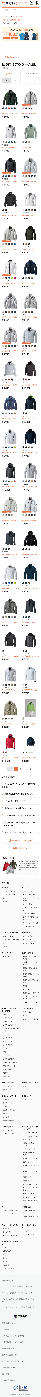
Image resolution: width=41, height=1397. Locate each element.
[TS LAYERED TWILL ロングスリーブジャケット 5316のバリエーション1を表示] (3, 684)
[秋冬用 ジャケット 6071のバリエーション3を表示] (29, 515)
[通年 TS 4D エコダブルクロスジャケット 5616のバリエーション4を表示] (32, 210)
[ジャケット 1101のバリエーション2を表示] (6, 718)
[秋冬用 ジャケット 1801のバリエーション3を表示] (29, 311)
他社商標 (5, 1374)
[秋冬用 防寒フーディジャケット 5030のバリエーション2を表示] (26, 549)
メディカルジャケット (31, 1136)
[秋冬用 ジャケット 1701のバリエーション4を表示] (11, 243)
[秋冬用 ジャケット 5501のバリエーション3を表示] (29, 752)
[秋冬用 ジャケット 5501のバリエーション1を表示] (23, 752)
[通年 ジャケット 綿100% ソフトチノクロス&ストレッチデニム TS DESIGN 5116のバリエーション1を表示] (23, 345)
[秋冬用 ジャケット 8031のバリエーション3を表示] (9, 515)
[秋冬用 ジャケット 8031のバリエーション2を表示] (6, 515)
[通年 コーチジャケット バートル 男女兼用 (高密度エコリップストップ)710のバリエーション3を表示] (9, 108)
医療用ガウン (27, 1162)
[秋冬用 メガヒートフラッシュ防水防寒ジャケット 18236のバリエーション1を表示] (23, 413)
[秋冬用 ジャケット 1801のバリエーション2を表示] (26, 311)
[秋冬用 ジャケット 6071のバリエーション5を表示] (34, 515)
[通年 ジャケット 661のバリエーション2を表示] (26, 277)
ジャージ (5, 1207)
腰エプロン (27, 940)
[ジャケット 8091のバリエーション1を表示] (23, 142)
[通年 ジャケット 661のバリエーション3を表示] (29, 277)
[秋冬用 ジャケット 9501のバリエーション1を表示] (23, 108)
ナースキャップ (28, 1194)
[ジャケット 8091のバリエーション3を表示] (29, 142)
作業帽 (5, 1073)
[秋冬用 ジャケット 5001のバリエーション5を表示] (14, 413)
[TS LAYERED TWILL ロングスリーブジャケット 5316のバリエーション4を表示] (11, 684)
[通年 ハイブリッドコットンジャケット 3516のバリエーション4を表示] (32, 481)
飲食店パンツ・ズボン (30, 1083)
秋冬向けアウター (9, 1059)
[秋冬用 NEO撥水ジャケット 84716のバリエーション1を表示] (23, 650)
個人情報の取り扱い (10, 1355)
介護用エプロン (28, 1177)
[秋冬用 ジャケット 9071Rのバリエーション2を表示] (6, 345)
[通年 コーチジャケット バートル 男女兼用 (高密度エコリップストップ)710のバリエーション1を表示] (3, 108)
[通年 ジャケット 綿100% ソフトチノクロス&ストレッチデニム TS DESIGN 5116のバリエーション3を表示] (29, 345)
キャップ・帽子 (7, 953)
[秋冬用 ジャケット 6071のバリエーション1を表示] (23, 515)
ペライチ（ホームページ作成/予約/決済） (19, 1307)
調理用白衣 (7, 1090)
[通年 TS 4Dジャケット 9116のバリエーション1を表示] (3, 583)
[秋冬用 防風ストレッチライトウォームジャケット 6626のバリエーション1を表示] (3, 176)
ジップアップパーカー (11, 940)
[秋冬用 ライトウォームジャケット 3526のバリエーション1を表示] (23, 447)
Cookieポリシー (8, 1368)
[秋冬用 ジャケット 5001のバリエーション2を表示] (6, 413)
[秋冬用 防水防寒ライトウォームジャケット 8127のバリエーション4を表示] (11, 481)
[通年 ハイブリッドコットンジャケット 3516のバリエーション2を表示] (26, 481)
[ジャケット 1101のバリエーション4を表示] (11, 718)
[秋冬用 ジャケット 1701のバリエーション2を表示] (6, 243)
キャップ (6, 956)
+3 (17, 142)
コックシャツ (7, 1086)
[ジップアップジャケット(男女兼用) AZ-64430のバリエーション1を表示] (23, 583)
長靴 (4, 1052)
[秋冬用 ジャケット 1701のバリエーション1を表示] (3, 243)
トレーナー (7, 943)
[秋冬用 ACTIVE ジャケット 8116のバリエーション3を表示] (9, 447)
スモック (26, 989)
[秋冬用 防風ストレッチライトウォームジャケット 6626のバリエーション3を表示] (9, 176)
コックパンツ (27, 1086)
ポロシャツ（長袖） (30, 895)
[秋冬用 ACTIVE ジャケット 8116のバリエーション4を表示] (11, 447)
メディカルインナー (30, 1201)
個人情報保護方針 (9, 1349)
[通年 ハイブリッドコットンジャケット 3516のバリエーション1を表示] (23, 481)
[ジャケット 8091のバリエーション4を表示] (32, 142)
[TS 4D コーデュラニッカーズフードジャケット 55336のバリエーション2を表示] (26, 243)
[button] (10, 73)
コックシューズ (28, 1099)
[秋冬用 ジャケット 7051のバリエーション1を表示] (3, 311)
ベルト (5, 1261)
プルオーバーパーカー (11, 936)
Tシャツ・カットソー (30, 891)
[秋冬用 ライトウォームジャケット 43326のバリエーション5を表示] (14, 142)
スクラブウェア (8, 1130)
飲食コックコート (8, 1083)
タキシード (7, 898)
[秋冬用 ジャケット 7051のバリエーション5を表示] (14, 311)
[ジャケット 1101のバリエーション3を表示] (9, 718)
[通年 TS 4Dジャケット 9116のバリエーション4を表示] (11, 583)
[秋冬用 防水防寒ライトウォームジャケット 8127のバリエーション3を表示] (9, 481)
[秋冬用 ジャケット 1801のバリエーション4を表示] (32, 311)
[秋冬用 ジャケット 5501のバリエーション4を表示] (32, 752)
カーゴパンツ (7, 1034)
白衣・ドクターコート (31, 1132)
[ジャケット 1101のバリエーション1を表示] (3, 718)
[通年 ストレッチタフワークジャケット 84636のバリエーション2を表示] (6, 210)
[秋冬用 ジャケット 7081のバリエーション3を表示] (29, 176)
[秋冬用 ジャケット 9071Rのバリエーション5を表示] (14, 345)
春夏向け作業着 (27, 953)
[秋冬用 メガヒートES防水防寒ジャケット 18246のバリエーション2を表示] (6, 752)
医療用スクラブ (7, 1127)
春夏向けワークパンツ (31, 1002)
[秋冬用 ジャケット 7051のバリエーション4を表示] (11, 311)
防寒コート (7, 1014)
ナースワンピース (29, 1197)
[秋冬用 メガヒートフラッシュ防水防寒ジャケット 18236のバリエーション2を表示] (26, 413)
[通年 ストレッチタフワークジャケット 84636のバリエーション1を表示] (3, 210)
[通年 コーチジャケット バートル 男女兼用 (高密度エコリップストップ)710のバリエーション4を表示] (11, 108)
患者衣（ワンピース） (31, 1158)
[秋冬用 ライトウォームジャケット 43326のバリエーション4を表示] (11, 142)
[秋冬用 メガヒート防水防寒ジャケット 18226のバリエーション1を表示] (23, 379)
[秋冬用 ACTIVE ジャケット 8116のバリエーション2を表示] (6, 447)
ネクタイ (6, 1258)
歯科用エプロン (28, 1181)
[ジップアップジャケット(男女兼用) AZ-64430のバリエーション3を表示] (29, 583)
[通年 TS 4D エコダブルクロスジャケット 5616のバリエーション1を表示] (23, 210)
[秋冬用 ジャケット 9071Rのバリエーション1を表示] (3, 345)
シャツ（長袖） (28, 904)
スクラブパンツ (8, 1134)
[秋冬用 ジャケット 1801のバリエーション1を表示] (23, 311)
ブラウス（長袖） (29, 913)
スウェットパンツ (9, 947)
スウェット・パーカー (10, 932)
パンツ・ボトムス (28, 1008)
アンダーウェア (8, 1041)
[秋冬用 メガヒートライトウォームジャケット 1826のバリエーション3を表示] (9, 379)
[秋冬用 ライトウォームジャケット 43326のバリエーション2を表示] (6, 142)
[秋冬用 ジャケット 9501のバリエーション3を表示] (29, 108)
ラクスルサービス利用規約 (13, 1336)
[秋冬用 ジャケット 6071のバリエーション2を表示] (26, 515)
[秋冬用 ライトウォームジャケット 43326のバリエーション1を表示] (3, 142)
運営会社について (9, 1323)
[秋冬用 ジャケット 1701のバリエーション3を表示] (9, 243)
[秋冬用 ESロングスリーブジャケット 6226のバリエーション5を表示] (14, 277)
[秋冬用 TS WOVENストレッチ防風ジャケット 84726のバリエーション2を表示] (26, 684)
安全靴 (5, 1048)
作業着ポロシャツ (29, 926)
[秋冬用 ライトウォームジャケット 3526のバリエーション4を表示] (32, 447)
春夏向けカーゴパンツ (31, 993)
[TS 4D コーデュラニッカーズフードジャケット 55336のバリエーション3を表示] (29, 243)
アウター (5, 888)
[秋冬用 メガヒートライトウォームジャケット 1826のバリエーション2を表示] (6, 379)
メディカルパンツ (29, 1149)
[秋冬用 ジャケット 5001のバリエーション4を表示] (11, 413)
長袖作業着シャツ (9, 1066)
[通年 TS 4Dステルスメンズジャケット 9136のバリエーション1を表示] (3, 549)
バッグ (5, 1247)
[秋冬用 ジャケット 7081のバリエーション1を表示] (23, 176)
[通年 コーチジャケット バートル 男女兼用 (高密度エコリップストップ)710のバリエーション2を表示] (6, 108)
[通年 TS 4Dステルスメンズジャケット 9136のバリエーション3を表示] (9, 549)
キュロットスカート (10, 1235)
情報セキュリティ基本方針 (13, 1361)
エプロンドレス (28, 943)
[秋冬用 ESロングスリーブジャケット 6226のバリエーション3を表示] (9, 277)
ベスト (5, 902)
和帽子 (5, 1113)
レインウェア (7, 1018)
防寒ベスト (7, 1076)
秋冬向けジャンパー (10, 1025)
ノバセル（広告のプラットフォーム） (17, 1286)
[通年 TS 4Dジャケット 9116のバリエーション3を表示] (9, 583)
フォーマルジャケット (11, 895)
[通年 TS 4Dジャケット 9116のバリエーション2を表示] (6, 583)
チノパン (26, 1015)
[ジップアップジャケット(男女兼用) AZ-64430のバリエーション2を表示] (26, 583)
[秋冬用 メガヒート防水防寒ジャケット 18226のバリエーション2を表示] (26, 379)
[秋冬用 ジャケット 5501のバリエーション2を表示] (26, 752)
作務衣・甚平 (26, 1207)
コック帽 (6, 1117)
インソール (7, 1069)
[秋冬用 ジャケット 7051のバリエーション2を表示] (6, 311)
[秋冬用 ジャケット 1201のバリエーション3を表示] (9, 616)
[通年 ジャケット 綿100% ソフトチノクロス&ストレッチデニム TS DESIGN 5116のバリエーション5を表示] (34, 345)
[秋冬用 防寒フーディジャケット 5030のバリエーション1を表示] (23, 549)
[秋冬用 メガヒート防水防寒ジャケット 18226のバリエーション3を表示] (29, 379)
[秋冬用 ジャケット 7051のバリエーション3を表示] (9, 311)
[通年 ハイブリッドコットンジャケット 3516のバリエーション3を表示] (29, 481)
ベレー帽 (6, 1106)
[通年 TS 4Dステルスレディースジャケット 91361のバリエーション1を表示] (23, 616)
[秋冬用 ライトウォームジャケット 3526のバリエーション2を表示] (26, 447)
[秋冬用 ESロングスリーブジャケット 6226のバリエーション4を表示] (11, 277)
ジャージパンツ (8, 1214)
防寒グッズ (7, 1251)
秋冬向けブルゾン (9, 1021)
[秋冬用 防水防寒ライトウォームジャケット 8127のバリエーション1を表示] (3, 481)
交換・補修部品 (8, 1268)
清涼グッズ (7, 1254)
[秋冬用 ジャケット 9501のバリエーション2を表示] (26, 108)
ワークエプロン (8, 1045)
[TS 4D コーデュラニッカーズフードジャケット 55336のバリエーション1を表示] (23, 243)
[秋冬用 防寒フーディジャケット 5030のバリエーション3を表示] (29, 549)
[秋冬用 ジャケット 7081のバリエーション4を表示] (32, 176)
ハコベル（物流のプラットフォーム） (17, 1293)
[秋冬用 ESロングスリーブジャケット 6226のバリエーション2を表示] (6, 277)
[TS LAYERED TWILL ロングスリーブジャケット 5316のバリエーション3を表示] (9, 684)
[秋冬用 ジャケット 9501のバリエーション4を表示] (32, 108)
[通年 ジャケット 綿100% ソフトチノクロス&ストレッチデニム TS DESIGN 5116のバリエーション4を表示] (32, 345)
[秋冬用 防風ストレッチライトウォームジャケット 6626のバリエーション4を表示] (11, 176)
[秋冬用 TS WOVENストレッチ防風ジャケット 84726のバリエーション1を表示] (23, 684)
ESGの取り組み (8, 1380)
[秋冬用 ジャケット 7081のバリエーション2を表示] (26, 176)
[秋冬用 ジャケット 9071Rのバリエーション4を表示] (11, 345)
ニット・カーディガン (31, 923)
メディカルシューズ (30, 1184)
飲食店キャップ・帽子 (10, 1096)
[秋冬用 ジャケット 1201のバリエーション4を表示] (11, 616)
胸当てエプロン (28, 936)
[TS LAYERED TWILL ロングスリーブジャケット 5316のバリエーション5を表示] (14, 684)
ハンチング (7, 1099)
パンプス (26, 1231)
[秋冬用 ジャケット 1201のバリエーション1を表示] (3, 616)
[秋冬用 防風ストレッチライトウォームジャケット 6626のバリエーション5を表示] (14, 176)
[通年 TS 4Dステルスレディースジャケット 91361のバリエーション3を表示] (29, 616)
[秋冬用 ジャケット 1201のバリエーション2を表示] (6, 616)
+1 (17, 176)
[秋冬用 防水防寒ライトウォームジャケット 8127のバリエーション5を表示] (14, 481)
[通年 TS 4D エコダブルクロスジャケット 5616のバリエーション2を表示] (26, 210)
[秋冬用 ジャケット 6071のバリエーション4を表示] (32, 515)
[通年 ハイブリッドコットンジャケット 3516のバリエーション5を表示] (34, 481)
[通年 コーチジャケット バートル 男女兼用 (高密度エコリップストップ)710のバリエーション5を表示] (14, 108)
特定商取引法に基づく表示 (13, 1342)
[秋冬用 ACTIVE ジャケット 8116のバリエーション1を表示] (3, 447)
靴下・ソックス (28, 1234)
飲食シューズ (26, 1096)
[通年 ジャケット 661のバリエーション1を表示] (23, 277)
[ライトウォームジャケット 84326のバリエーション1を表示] (23, 718)
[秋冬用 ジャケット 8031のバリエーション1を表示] (3, 515)
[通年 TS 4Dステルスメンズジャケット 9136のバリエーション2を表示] (6, 549)
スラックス (27, 1012)
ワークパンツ (7, 1038)
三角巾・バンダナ (9, 1110)
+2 (17, 583)
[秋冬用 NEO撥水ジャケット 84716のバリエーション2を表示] (26, 650)
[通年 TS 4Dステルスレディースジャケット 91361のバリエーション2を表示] (26, 616)
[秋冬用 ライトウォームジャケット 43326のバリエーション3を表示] (9, 142)
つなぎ (25, 986)
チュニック (27, 1139)
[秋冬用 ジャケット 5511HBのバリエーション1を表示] (3, 650)
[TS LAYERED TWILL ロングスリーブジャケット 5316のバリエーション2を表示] (6, 684)
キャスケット (7, 1103)
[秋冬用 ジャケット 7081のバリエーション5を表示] (34, 176)
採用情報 (5, 1330)
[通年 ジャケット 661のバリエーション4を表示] (32, 277)
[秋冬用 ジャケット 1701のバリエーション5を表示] (14, 243)
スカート (6, 1228)
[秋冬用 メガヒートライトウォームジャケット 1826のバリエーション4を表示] (11, 379)
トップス (25, 888)
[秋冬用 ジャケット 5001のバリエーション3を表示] (9, 413)
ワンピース (7, 1232)
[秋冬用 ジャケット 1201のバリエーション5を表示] (14, 616)
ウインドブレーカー (10, 891)
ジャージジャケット (10, 1210)
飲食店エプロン (27, 932)
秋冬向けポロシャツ (10, 1062)
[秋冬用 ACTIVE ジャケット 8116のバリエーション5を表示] (14, 447)
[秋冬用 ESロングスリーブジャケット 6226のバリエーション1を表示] (3, 277)
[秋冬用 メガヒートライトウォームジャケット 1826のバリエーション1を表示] (3, 379)
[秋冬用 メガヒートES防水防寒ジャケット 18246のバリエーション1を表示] (3, 752)
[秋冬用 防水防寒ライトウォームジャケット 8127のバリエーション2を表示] (6, 481)
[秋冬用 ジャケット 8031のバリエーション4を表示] (11, 515)
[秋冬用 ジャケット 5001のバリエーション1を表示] (3, 413)
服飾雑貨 (6, 1265)
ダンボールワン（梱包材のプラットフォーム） (19, 1300)
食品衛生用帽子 (8, 1120)
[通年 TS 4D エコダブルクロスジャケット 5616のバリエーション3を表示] (29, 210)
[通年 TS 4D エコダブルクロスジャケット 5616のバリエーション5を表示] (34, 210)
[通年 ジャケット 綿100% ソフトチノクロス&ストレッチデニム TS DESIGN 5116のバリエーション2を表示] (26, 345)
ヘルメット (7, 1055)
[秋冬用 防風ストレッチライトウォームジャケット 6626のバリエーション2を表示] (6, 176)
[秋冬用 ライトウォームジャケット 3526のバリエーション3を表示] (29, 447)
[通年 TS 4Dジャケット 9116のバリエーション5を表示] (14, 583)
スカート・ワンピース (10, 1225)
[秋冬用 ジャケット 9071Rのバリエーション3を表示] (9, 345)
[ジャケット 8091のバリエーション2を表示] (26, 142)
